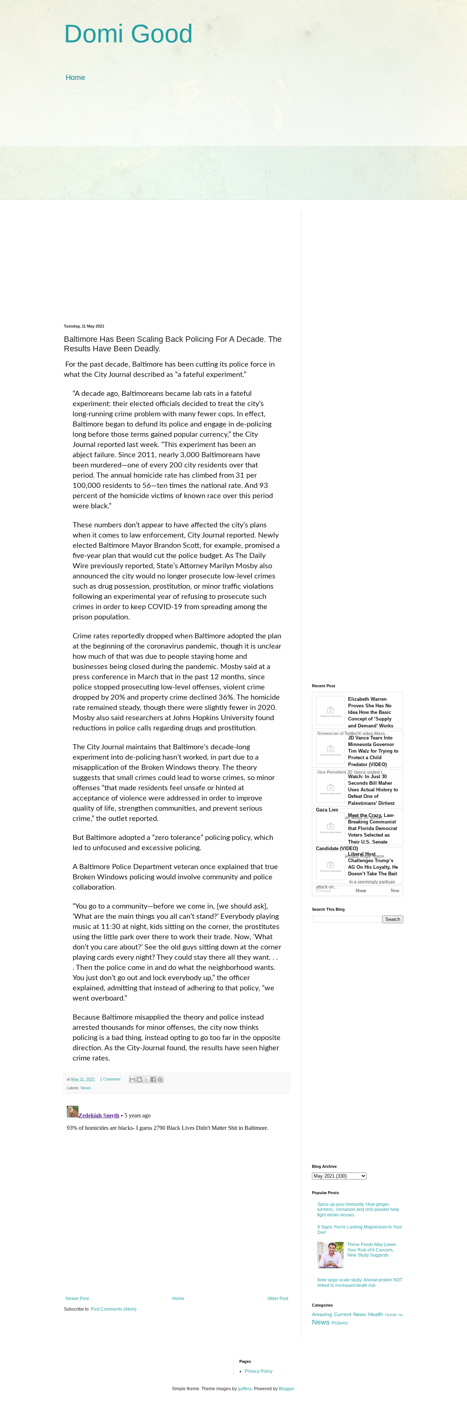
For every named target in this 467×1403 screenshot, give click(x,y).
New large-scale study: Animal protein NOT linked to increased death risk (359, 1282)
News (86, 1088)
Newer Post (77, 1298)
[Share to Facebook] (153, 1079)
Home (75, 77)
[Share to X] (146, 1079)
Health (375, 1314)
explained (232, 867)
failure (104, 455)
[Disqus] (177, 1194)
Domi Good (128, 33)
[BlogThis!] (139, 1079)
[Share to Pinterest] (160, 1079)
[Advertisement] (233, 148)
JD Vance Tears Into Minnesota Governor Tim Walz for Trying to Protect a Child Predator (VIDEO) (373, 751)
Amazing (322, 1314)
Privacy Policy (259, 1371)
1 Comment (110, 1079)
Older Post (277, 1298)
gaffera (245, 1388)
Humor (391, 1314)
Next (395, 890)
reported (139, 566)
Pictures (340, 1323)
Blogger (286, 1388)
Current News (350, 1314)
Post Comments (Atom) (113, 1309)
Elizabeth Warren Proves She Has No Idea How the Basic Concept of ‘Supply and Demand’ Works (370, 712)
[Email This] (132, 1079)
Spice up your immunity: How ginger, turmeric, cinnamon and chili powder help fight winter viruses (358, 1209)
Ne (400, 1315)
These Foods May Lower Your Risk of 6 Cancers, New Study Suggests (371, 1250)
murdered (105, 465)
